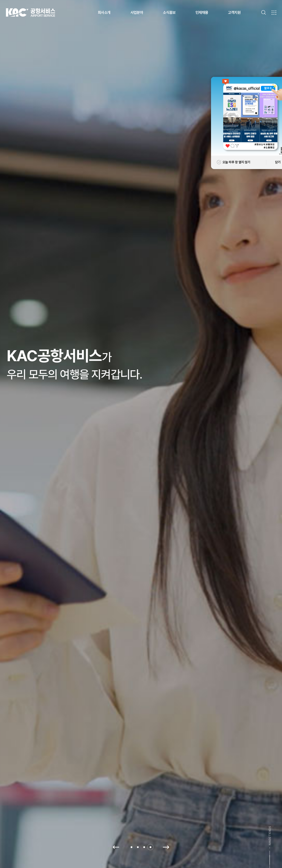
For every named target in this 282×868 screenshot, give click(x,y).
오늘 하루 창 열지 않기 (236, 162)
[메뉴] (274, 12)
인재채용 (201, 12)
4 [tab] (150, 847)
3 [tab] (144, 847)
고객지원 (234, 12)
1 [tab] (131, 847)
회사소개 (104, 12)
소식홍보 (169, 12)
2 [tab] (138, 847)
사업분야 (136, 12)
